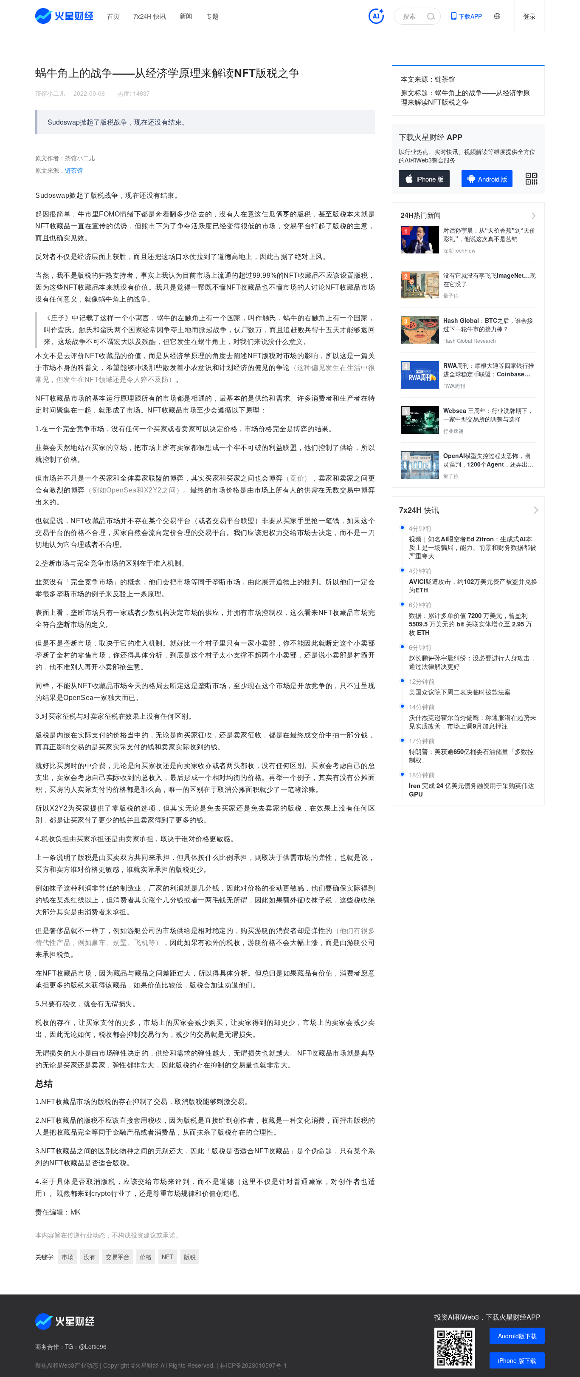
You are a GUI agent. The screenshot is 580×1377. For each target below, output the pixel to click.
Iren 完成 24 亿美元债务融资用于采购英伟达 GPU (471, 789)
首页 (113, 15)
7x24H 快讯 (149, 15)
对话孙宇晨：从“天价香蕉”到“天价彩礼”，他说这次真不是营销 (489, 234)
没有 (90, 1256)
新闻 (186, 15)
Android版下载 (517, 1335)
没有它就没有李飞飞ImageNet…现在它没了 (489, 279)
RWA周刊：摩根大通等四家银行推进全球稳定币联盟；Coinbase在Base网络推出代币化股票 (488, 369)
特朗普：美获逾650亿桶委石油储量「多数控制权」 (471, 755)
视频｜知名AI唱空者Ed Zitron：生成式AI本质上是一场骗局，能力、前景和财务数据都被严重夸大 (472, 547)
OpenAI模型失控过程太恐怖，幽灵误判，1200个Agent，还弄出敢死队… (488, 459)
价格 (146, 1256)
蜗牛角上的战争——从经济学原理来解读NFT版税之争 (465, 97)
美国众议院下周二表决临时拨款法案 (460, 692)
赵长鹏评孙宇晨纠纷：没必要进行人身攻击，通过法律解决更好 (472, 662)
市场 (67, 1256)
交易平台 (118, 1256)
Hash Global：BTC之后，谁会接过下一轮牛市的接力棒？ (488, 324)
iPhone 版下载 (517, 1360)
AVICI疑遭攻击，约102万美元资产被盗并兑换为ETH (473, 585)
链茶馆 (74, 170)
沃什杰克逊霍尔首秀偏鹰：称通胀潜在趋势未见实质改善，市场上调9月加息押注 (472, 721)
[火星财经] (64, 16)
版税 (190, 1256)
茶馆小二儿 (50, 93)
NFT (168, 1256)
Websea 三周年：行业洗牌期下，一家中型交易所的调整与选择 (488, 414)
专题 (212, 15)
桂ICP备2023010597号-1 (253, 1365)
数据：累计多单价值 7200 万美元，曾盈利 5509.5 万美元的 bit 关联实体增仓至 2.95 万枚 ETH (470, 624)
